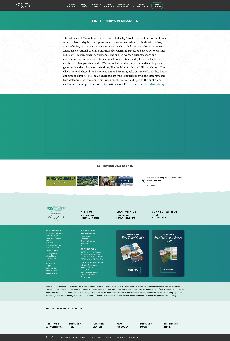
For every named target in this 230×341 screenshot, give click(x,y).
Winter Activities (51, 270)
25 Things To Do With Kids (90, 254)
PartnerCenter (98, 325)
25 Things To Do (51, 254)
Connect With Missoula (92, 262)
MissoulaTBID (75, 325)
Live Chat (130, 218)
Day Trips (84, 239)
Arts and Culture (52, 256)
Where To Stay (88, 230)
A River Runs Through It (54, 233)
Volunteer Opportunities (89, 272)
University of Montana (53, 245)
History (48, 240)
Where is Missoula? (52, 247)
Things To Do (52, 251)
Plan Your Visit (88, 233)
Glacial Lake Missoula (53, 238)
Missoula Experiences (89, 265)
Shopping (49, 266)
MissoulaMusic (146, 325)
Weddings (84, 243)
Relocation (49, 243)
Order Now (133, 270)
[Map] (115, 127)
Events (48, 261)
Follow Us (151, 185)
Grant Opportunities (88, 275)
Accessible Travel (87, 246)
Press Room (51, 273)
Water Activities (51, 268)
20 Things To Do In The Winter (92, 257)
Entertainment (51, 258)
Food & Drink (50, 263)
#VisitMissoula (159, 218)
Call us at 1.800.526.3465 (73, 337)
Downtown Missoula (53, 235)
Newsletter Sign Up (128, 337)
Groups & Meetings (88, 241)
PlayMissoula (122, 325)
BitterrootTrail (171, 325)
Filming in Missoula (88, 267)
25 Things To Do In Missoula (91, 252)
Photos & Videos (86, 270)
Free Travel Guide (102, 337)
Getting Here (85, 236)
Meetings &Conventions (54, 325)
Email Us (120, 218)
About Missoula (53, 230)
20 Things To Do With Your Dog (92, 259)
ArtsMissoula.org (154, 84)
